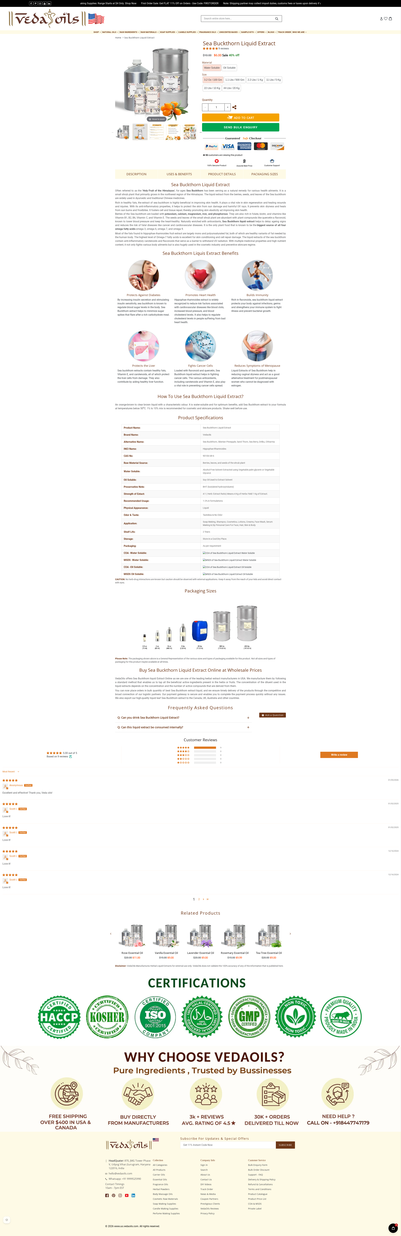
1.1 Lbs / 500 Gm (234, 79)
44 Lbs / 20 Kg (232, 88)
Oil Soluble (229, 67)
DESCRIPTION (136, 174)
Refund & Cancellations (260, 1184)
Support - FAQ (255, 1174)
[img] (10, 780)
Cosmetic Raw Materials (165, 1198)
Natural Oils (110, 32)
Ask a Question (274, 715)
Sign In (204, 1164)
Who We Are (299, 32)
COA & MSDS (255, 1203)
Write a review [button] (339, 754)
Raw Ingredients (130, 32)
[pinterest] (36, 3)
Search (204, 1169)
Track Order (284, 32)
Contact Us (206, 1179)
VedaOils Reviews (209, 1208)
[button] (211, 48)
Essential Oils (160, 1179)
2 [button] (199, 899)
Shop (98, 32)
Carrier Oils (159, 1174)
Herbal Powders (161, 1189)
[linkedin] (49, 3)
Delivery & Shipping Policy (261, 1179)
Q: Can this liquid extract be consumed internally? (150, 727)
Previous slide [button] (112, 131)
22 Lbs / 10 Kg (212, 88)
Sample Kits (248, 32)
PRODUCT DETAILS (222, 174)
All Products (159, 1169)
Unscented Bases (229, 32)
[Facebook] (31, 3)
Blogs (272, 32)
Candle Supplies (188, 32)
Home (118, 37)
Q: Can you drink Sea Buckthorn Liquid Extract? (148, 717)
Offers (262, 32)
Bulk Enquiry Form (257, 1164)
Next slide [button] (200, 131)
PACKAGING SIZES (264, 174)
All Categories (160, 1164)
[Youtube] (45, 3)
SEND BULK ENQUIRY (241, 127)
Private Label (255, 1208)
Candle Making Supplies (165, 1208)
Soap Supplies (169, 32)
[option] (123, 132)
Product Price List (257, 1198)
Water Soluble (212, 67)
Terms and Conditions (259, 1189)
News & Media (208, 1194)
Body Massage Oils (163, 1194)
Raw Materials (150, 32)
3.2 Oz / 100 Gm (213, 79)
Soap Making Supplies (164, 1203)
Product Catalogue (257, 1194)
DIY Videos (205, 1184)
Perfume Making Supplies (166, 1213)
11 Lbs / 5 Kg (273, 79)
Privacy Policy (207, 1213)
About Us (205, 1174)
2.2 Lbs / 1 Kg (255, 79)
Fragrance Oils (209, 32)
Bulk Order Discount (258, 1169)
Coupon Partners (209, 1198)
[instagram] (40, 3)
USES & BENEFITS (179, 174)
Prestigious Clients (210, 1203)
